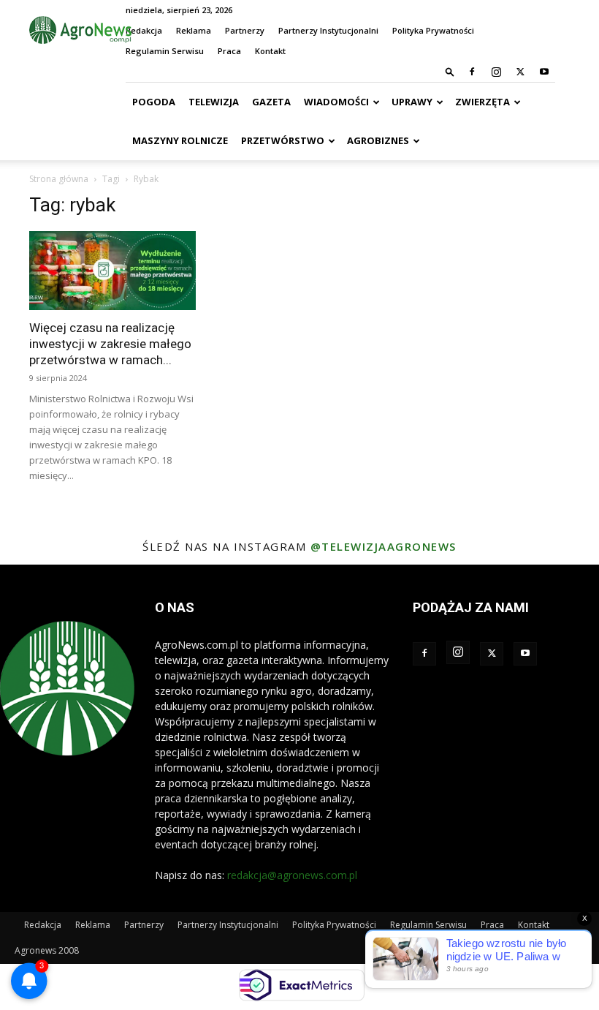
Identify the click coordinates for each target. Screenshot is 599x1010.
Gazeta (271, 101)
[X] (520, 71)
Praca (229, 50)
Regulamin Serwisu (165, 50)
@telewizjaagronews (383, 546)
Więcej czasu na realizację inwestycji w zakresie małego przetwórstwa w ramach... (110, 343)
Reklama (193, 30)
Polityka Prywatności (433, 30)
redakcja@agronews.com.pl (292, 875)
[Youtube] (544, 71)
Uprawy (412, 101)
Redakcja (144, 30)
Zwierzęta (482, 101)
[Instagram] (496, 71)
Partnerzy (244, 30)
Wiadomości (336, 101)
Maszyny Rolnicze (180, 140)
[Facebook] (472, 71)
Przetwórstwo (282, 140)
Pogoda (153, 101)
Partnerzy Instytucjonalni (328, 30)
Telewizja (213, 101)
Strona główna (58, 179)
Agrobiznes (378, 140)
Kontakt (270, 50)
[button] (450, 71)
